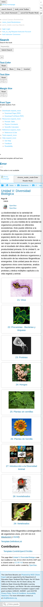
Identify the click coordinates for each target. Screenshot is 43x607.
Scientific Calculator (12, 127)
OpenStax (13, 205)
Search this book (6, 42)
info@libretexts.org (10, 598)
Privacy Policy (6, 593)
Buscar (5, 604)
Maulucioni (6, 537)
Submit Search (6, 50)
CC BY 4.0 (19, 563)
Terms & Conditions (19, 593)
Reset (3, 66)
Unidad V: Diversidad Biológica (24, 557)
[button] (8, 143)
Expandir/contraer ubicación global (40, 184)
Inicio (11, 185)
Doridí (16, 537)
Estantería (24, 185)
